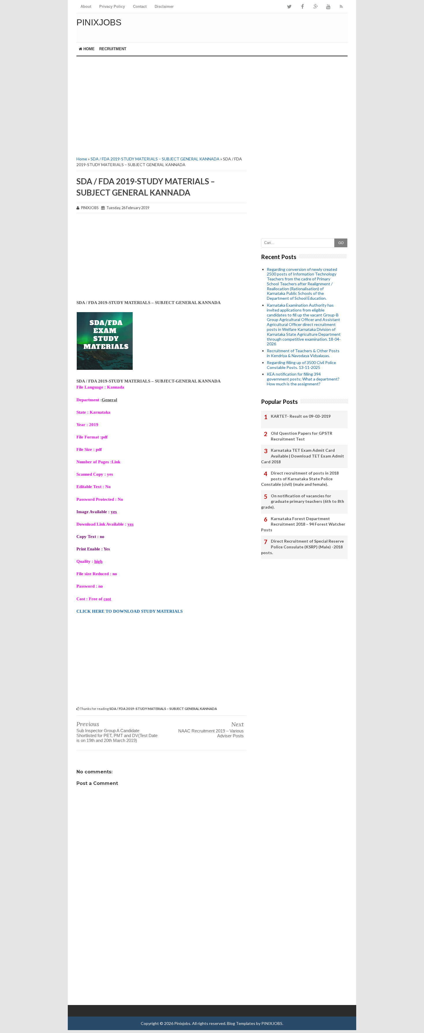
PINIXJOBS (271, 1023)
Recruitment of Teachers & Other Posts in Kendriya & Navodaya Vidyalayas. (303, 353)
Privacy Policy (112, 6)
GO (341, 243)
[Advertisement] (161, 105)
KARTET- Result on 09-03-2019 (301, 416)
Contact (140, 6)
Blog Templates (241, 1023)
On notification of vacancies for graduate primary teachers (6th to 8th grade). (302, 501)
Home (88, 49)
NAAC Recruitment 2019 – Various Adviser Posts (211, 733)
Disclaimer (164, 6)
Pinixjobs (98, 22)
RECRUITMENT (112, 49)
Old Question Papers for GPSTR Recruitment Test (301, 436)
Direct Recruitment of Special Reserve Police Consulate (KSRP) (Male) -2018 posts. (302, 547)
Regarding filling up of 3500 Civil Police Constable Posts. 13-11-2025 (301, 365)
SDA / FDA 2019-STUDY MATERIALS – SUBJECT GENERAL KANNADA (155, 158)
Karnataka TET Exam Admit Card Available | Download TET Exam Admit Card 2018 (302, 456)
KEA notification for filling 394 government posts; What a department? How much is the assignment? (303, 379)
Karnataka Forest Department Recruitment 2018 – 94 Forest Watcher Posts (303, 524)
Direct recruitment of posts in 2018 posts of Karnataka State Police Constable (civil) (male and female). (300, 478)
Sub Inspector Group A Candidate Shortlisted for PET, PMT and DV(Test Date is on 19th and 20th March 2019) (116, 735)
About (85, 6)
